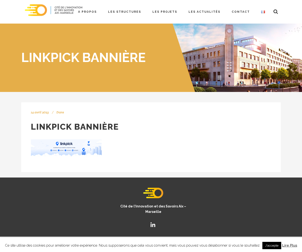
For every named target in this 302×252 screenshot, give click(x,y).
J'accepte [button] (271, 245)
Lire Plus (289, 245)
